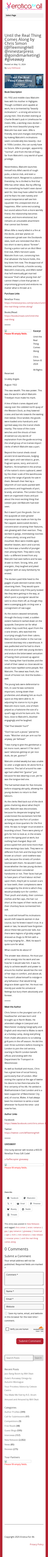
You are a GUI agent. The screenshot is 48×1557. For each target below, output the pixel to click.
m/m (14, 1235)
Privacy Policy (36, 1544)
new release (37, 1235)
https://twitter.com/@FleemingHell (22, 1133)
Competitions (11, 1421)
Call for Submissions (15, 1417)
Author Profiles (12, 1412)
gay (6, 1231)
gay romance (15, 1231)
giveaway (27, 1231)
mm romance (24, 1235)
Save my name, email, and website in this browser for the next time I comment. (24, 1317)
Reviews (9, 1449)
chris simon (20, 1228)
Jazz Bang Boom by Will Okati (19, 1374)
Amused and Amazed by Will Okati (22, 1400)
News (7, 1445)
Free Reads (10, 1426)
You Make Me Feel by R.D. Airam (20, 1395)
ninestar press (12, 1238)
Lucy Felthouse (13, 68)
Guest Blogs (11, 1431)
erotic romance (34, 1228)
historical (38, 1231)
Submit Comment (30, 1341)
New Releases (33, 1224)
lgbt (8, 1235)
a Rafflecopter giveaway (16, 1159)
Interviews (10, 1435)
